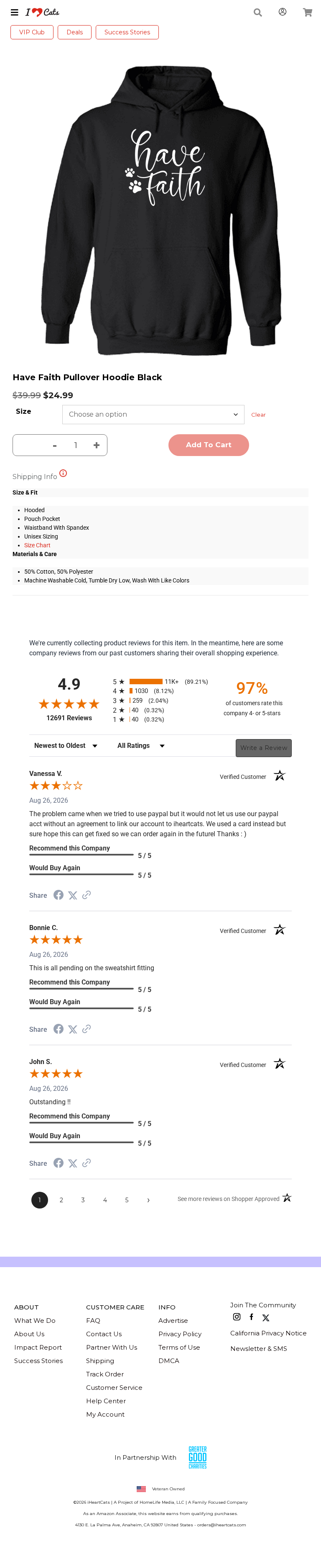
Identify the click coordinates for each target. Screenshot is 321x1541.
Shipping (100, 1361)
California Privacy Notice (268, 1333)
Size (23, 411)
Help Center (106, 1401)
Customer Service (114, 1388)
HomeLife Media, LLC (162, 1502)
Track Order (105, 1374)
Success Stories (127, 32)
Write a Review (263, 748)
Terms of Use (179, 1347)
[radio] (160, 681)
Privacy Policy (179, 1334)
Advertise (173, 1321)
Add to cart (209, 445)
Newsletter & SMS (258, 1349)
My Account (105, 1414)
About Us (29, 1334)
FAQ (93, 1321)
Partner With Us (111, 1347)
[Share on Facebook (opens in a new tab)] (59, 896)
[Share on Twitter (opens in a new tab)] (73, 895)
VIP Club (32, 32)
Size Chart (37, 545)
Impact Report (38, 1347)
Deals (74, 32)
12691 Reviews (77, 718)
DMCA (168, 1361)
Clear (258, 414)
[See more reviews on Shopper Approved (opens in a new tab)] (86, 895)
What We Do (35, 1321)
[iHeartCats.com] (39, 12)
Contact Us (104, 1334)
